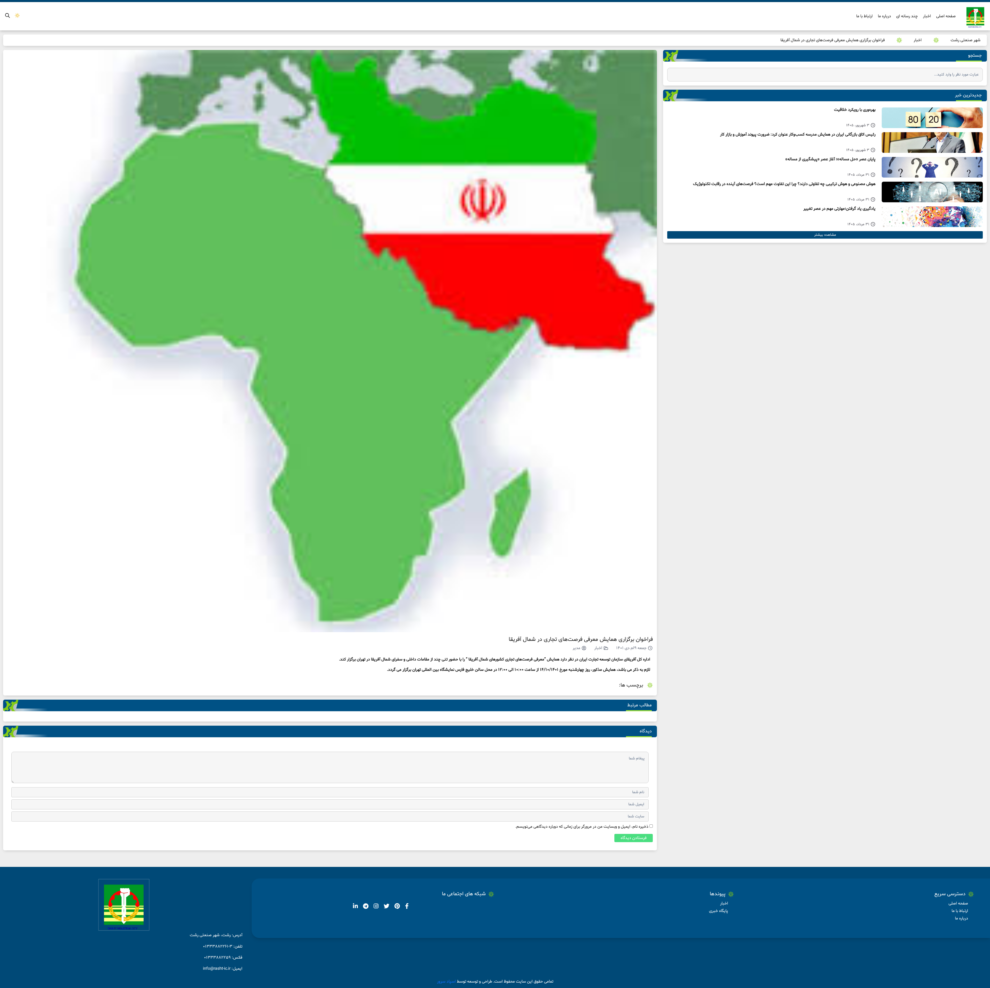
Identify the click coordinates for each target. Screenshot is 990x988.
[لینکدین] (355, 907)
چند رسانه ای (907, 16)
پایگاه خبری (718, 911)
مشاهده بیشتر (825, 234)
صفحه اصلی (946, 16)
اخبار (927, 16)
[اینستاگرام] (375, 907)
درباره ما (884, 16)
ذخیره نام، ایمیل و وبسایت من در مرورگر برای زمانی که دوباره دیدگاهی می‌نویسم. (581, 827)
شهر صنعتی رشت (965, 40)
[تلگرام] (365, 907)
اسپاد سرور (447, 981)
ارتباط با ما (864, 16)
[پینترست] (396, 907)
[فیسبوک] (406, 907)
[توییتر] (386, 907)
